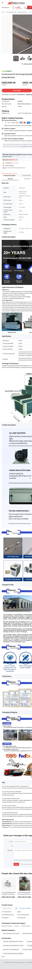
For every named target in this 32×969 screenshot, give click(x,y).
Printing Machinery (22, 12)
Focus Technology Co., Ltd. (21, 962)
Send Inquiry (17, 90)
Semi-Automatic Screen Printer (11, 933)
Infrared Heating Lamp (8, 914)
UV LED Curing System (23, 914)
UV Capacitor (5, 917)
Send (16, 864)
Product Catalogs (26, 908)
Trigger (19, 911)
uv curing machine (6, 911)
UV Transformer (21, 917)
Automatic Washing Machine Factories (13, 945)
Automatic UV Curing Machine (11, 949)
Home (3, 12)
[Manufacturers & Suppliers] (16, 3)
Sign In (4, 168)
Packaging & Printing (11, 12)
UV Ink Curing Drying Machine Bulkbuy (13, 953)
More (3, 956)
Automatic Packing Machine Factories (13, 941)
